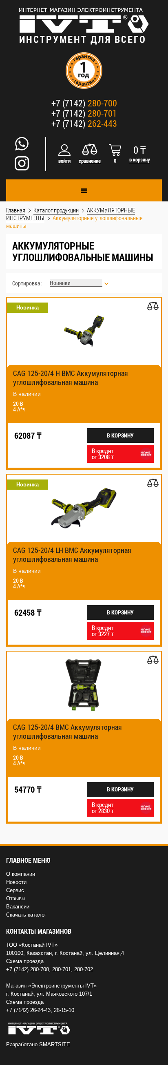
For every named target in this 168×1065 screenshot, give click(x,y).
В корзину (120, 435)
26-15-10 (64, 1010)
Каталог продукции (56, 210)
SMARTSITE (54, 1044)
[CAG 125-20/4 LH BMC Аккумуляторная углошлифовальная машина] (84, 508)
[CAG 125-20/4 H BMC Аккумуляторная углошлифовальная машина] (84, 331)
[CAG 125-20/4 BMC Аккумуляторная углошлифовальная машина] (84, 685)
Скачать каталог (26, 915)
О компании (20, 874)
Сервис (15, 890)
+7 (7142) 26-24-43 (28, 1010)
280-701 (61, 969)
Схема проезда (25, 961)
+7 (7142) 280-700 (27, 969)
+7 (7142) (84, 103)
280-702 (83, 969)
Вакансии (17, 907)
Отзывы (15, 898)
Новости (16, 882)
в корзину (139, 159)
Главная (15, 210)
